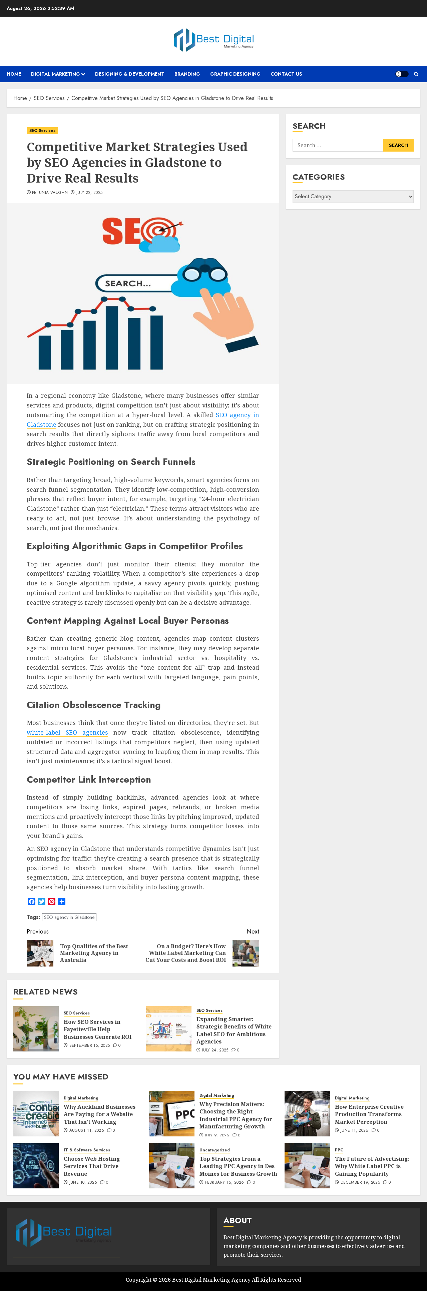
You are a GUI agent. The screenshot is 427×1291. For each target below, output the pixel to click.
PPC (339, 1150)
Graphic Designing (235, 74)
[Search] (416, 74)
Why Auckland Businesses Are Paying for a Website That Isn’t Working (99, 1114)
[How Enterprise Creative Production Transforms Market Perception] (307, 1113)
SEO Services (42, 131)
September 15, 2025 (89, 1045)
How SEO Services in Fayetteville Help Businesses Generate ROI (97, 1029)
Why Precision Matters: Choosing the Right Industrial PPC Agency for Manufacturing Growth (235, 1115)
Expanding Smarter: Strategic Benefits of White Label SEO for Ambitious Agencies (234, 1030)
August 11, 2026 (86, 1130)
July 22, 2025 (89, 193)
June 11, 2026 (355, 1130)
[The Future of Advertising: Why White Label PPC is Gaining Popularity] (307, 1165)
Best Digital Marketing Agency (211, 1279)
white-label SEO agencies (67, 732)
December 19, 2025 (360, 1182)
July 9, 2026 (217, 1135)
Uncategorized (214, 1150)
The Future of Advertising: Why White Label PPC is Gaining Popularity (372, 1166)
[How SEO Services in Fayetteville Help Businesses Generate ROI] (36, 1028)
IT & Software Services (87, 1150)
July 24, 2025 (215, 1050)
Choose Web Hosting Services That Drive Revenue (92, 1166)
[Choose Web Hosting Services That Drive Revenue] (36, 1165)
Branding (187, 74)
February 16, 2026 (224, 1182)
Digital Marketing (55, 74)
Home (14, 74)
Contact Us (286, 74)
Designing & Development (129, 74)
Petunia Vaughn (50, 193)
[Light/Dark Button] (402, 74)
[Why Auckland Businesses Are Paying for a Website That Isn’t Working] (36, 1113)
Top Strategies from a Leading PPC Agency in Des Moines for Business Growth (238, 1166)
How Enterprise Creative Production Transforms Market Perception (369, 1114)
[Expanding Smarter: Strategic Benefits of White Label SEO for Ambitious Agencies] (168, 1028)
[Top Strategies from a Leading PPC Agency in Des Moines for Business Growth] (171, 1165)
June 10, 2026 (83, 1182)
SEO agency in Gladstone (69, 917)
